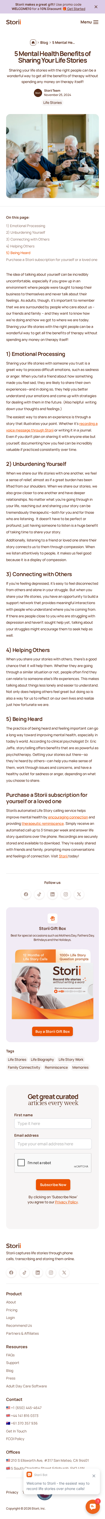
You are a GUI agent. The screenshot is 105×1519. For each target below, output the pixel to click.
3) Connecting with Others (27, 239)
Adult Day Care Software (26, 1386)
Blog (9, 1370)
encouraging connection (67, 817)
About (11, 1302)
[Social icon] (26, 894)
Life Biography (42, 1059)
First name (23, 1114)
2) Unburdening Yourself (25, 232)
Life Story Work (71, 1059)
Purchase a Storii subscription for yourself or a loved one (51, 259)
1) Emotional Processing (25, 225)
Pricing (11, 1309)
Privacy (12, 1492)
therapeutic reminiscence (43, 823)
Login (10, 1317)
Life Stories (52, 102)
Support (12, 1362)
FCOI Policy (15, 1438)
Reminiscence (56, 1067)
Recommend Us (19, 1325)
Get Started (76, 8)
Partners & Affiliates (22, 1333)
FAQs (10, 1355)
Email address (26, 1135)
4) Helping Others (20, 246)
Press (10, 1378)
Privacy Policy (66, 1202)
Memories (80, 1067)
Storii (63, 856)
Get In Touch (16, 1431)
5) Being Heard (18, 252)
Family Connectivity (24, 1067)
